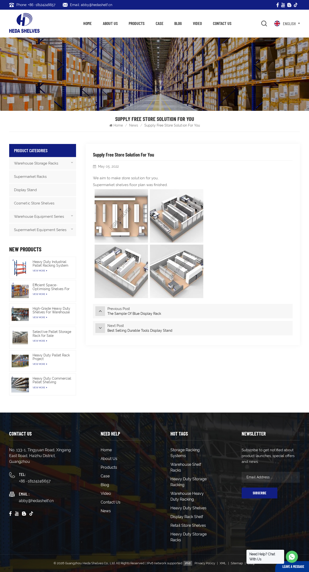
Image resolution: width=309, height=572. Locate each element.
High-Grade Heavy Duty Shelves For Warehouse (51, 310)
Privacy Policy (205, 563)
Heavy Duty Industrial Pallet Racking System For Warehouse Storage (51, 263)
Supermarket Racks (30, 176)
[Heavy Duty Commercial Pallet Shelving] (20, 384)
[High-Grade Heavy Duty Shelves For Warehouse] (20, 314)
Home (87, 23)
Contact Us (222, 23)
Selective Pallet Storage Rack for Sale (52, 333)
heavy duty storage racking (188, 482)
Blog (178, 23)
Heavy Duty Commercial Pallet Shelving (52, 380)
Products (137, 23)
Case (159, 23)
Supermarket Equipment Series (40, 230)
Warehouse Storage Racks (36, 163)
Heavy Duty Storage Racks (188, 537)
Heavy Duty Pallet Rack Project (51, 357)
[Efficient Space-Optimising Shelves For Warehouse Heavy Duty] (20, 291)
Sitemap (237, 563)
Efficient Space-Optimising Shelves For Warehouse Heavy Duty (51, 287)
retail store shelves (188, 525)
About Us (110, 23)
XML (223, 563)
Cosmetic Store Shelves (34, 203)
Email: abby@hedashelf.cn (91, 5)
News (133, 125)
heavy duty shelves (188, 508)
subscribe (259, 493)
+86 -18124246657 (35, 481)
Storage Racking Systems (185, 453)
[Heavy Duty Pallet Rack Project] (20, 361)
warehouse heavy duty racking (187, 496)
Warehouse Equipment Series (39, 216)
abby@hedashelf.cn (36, 500)
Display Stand (25, 190)
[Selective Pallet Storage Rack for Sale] (20, 337)
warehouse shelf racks (185, 467)
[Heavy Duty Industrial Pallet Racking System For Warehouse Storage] (20, 267)
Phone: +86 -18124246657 (35, 5)
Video (197, 23)
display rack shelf (186, 516)
